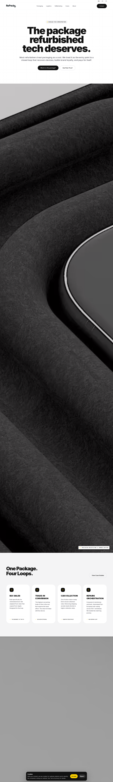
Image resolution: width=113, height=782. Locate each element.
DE (102, 1)
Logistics (48, 6)
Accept (73, 776)
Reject (82, 776)
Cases (67, 6)
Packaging (40, 6)
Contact (101, 6)
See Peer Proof (67, 68)
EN (99, 1)
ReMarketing (58, 6)
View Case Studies (98, 575)
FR (106, 1)
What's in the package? (48, 68)
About (74, 6)
